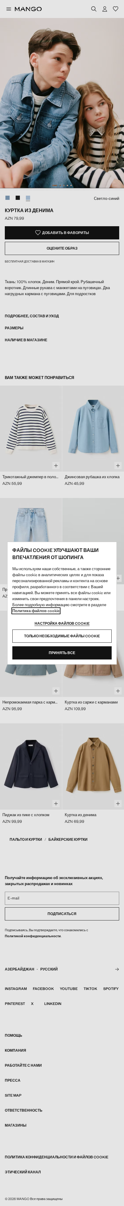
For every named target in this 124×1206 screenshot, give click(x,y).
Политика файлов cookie (36, 610)
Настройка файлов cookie (62, 623)
